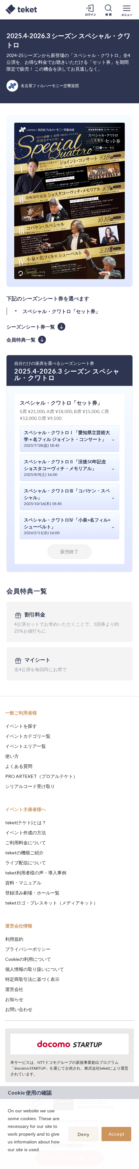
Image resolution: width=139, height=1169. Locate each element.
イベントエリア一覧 (25, 746)
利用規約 (14, 939)
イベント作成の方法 (25, 832)
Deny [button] (84, 1134)
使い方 (12, 756)
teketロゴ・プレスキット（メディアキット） (51, 902)
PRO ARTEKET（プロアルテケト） (41, 776)
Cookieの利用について (28, 959)
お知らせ (14, 999)
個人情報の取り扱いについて (34, 969)
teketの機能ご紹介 (24, 852)
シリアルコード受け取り (30, 786)
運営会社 (14, 989)
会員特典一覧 (21, 340)
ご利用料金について (25, 842)
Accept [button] (116, 1134)
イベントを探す (21, 726)
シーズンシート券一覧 (30, 327)
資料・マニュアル (23, 882)
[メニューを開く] (127, 10)
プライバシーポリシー (27, 949)
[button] (9, 1158)
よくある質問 (18, 766)
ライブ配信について (25, 862)
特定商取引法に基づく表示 (32, 979)
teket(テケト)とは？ (25, 822)
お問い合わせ (18, 1009)
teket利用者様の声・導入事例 (35, 872)
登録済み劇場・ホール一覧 (32, 892)
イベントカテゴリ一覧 (27, 736)
